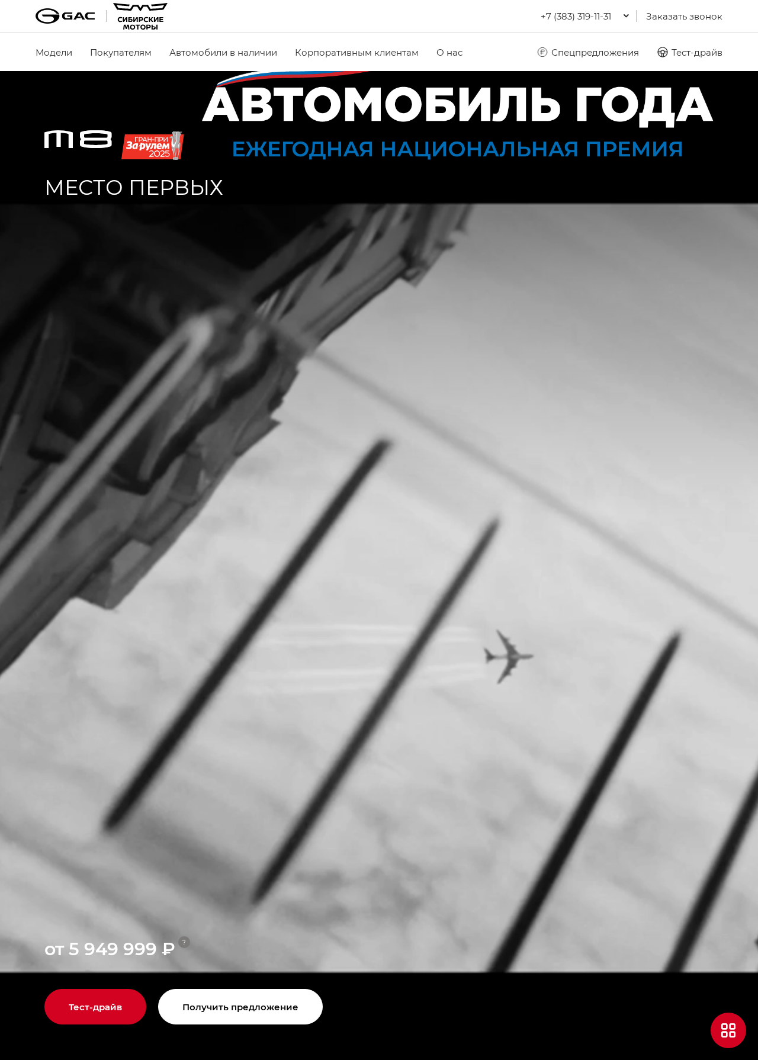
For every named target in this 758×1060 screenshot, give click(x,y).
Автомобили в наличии (223, 52)
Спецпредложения (595, 52)
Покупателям (121, 52)
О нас (449, 52)
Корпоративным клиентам (357, 52)
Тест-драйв (697, 52)
